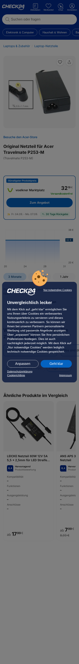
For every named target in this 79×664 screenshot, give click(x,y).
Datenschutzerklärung (19, 371)
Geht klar (56, 363)
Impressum (65, 375)
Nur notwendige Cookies (57, 290)
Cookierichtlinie (16, 375)
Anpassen (22, 363)
